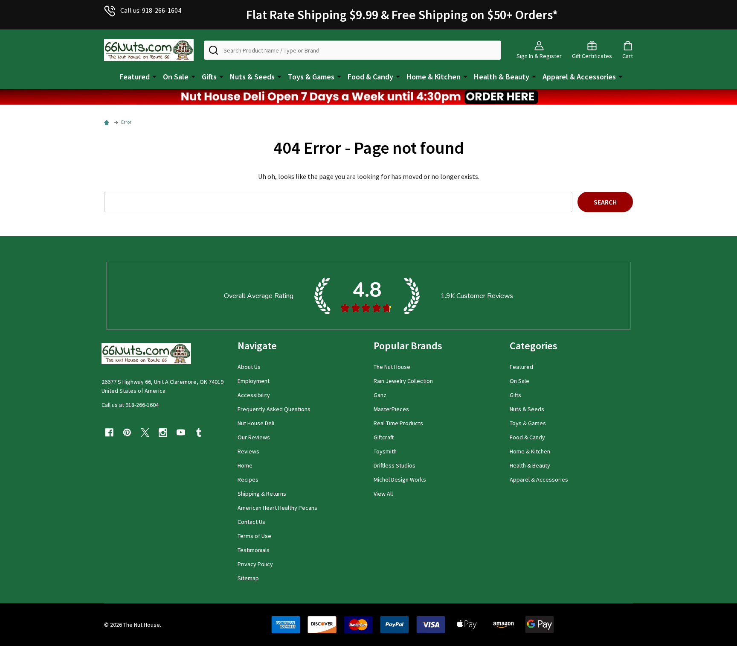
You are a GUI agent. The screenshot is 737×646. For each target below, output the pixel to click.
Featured (134, 77)
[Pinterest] (127, 432)
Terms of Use (254, 536)
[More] (154, 76)
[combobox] (352, 50)
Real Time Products (398, 423)
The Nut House (392, 367)
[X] (145, 432)
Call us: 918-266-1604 (150, 10)
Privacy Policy (255, 564)
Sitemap (248, 578)
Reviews (248, 451)
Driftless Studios (394, 465)
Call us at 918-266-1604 (130, 405)
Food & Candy (370, 77)
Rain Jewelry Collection (403, 381)
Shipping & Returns (262, 493)
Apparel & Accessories (579, 77)
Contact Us (251, 522)
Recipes (248, 479)
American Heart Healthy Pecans (277, 508)
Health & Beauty (501, 77)
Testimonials (254, 550)
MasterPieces (391, 409)
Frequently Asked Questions (274, 409)
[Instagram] (163, 432)
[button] (368, 97)
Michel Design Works (400, 479)
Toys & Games (311, 77)
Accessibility (254, 395)
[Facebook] (109, 432)
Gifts (209, 77)
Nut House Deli (256, 423)
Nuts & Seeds (252, 77)
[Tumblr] (198, 432)
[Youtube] (181, 432)
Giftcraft (384, 437)
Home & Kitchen (433, 77)
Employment (254, 381)
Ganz (380, 395)
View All (383, 493)
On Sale (176, 77)
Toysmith (385, 451)
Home (245, 465)
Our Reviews (254, 437)
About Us (249, 367)
